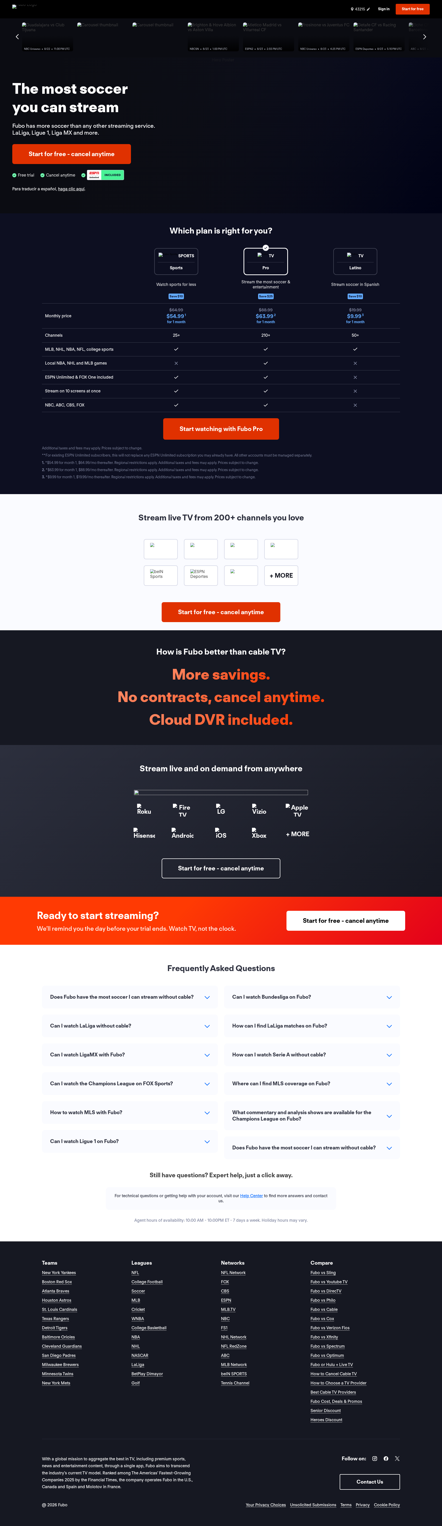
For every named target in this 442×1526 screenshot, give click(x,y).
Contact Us (370, 1482)
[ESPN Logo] (105, 175)
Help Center (251, 1195)
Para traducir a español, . (48, 189)
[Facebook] (386, 1459)
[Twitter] (397, 1459)
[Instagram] (374, 1459)
